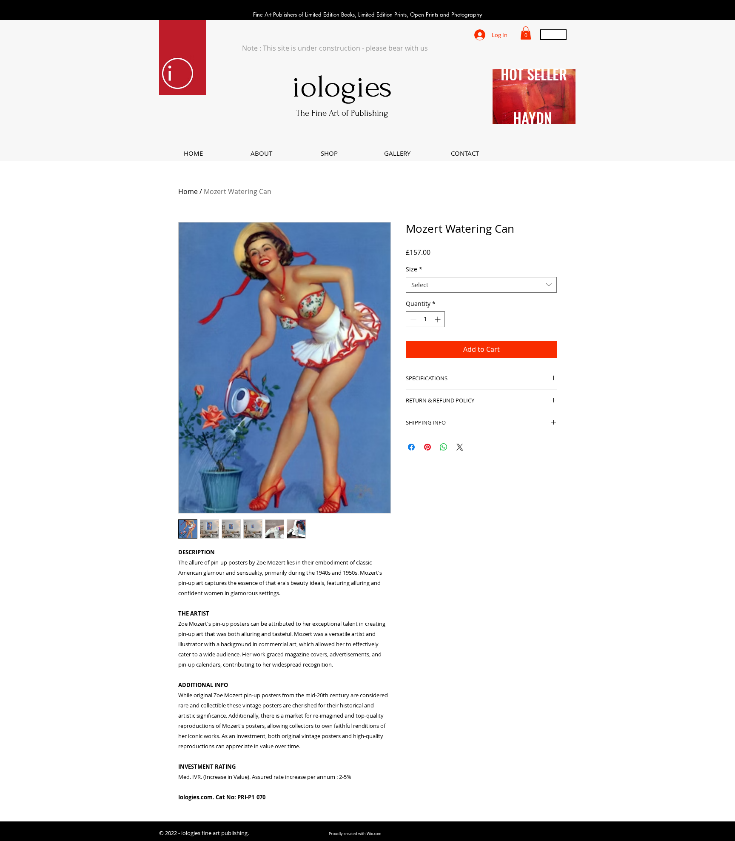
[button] (525, 33)
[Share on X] (460, 447)
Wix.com (374, 833)
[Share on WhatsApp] (444, 447)
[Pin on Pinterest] (427, 447)
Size (414, 269)
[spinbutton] (425, 319)
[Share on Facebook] (411, 447)
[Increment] (438, 319)
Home (188, 191)
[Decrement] (412, 319)
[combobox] (481, 285)
